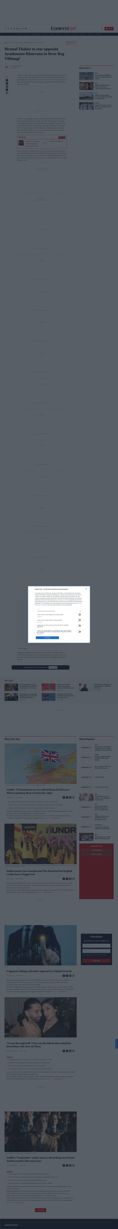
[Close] (86, 589)
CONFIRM (47, 637)
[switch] (79, 615)
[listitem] (59, 611)
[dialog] (59, 614)
